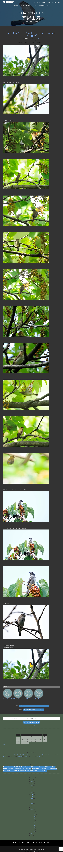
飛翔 (45, 770)
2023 (32, 785)
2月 (34, 829)
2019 (32, 792)
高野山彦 (31, 18)
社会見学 (11, 768)
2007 (32, 836)
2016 (32, 798)
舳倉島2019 (16, 770)
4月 (34, 825)
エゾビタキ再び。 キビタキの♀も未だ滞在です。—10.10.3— (34, 705)
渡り (5, 768)
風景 (26, 756)
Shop (49, 2)
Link (59, 2)
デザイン (37, 754)
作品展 (13, 754)
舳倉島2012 (19, 768)
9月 (34, 816)
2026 (32, 779)
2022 (32, 787)
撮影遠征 (20, 756)
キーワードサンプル (31, 725)
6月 (34, 822)
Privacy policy (42, 842)
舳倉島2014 (36, 768)
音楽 (8, 754)
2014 (32, 801)
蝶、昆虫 (12, 756)
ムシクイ (38, 766)
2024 (32, 783)
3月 (34, 827)
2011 (32, 807)
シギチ (31, 766)
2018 (32, 794)
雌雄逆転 (30, 770)
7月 (34, 820)
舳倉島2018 (7, 770)
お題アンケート (23, 766)
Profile (38, 2)
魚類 (27, 754)
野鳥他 (38, 38)
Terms (48, 842)
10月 (34, 814)
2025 (32, 781)
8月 (34, 818)
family (32, 754)
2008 (32, 835)
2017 (32, 796)
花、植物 (5, 756)
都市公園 (23, 770)
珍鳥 (56, 754)
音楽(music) (38, 770)
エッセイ (32, 756)
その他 (38, 756)
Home (33, 2)
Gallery (44, 2)
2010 (32, 809)
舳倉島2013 (27, 768)
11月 (34, 812)
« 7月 (4, 744)
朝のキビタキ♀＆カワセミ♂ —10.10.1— (33, 709)
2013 (32, 803)
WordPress (37, 851)
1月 (34, 831)
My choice (6, 766)
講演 (4, 754)
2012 (32, 805)
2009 (32, 833)
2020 (32, 790)
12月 (34, 811)
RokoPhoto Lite (27, 851)
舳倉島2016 (53, 768)
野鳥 (43, 754)
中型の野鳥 (45, 766)
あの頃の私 (15, 766)
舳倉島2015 (45, 768)
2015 (32, 800)
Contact (54, 2)
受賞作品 (22, 754)
